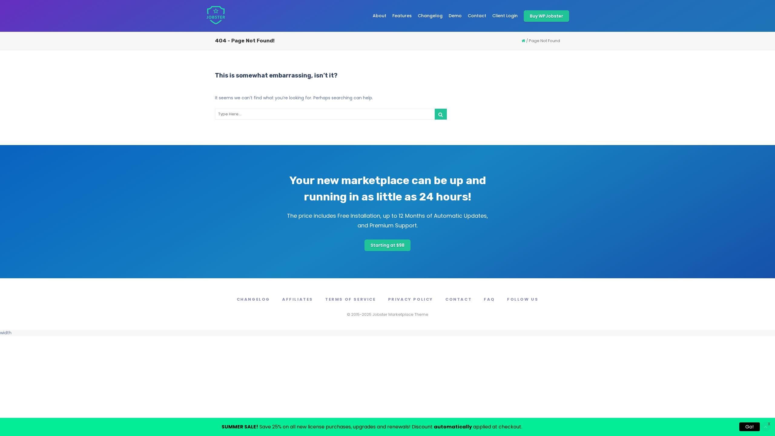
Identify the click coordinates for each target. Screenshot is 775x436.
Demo (455, 16)
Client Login (505, 16)
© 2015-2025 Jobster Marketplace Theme (387, 314)
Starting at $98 (387, 245)
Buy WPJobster (546, 16)
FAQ (489, 299)
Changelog (430, 16)
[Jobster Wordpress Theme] (215, 16)
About (379, 16)
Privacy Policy (410, 299)
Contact (477, 16)
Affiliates (297, 299)
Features (402, 16)
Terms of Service (350, 299)
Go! (749, 426)
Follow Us (522, 299)
